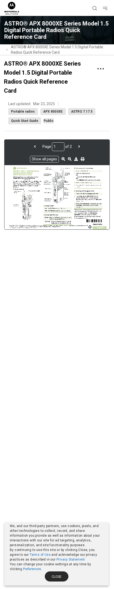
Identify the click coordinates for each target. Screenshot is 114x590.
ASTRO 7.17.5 (82, 111)
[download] (76, 159)
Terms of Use (40, 555)
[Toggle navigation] (109, 0)
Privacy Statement (70, 559)
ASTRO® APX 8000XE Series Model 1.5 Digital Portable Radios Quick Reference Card (57, 49)
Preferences (32, 569)
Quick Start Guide (24, 121)
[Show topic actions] (100, 68)
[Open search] (101, 0)
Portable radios (23, 111)
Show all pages (44, 159)
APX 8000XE (53, 111)
